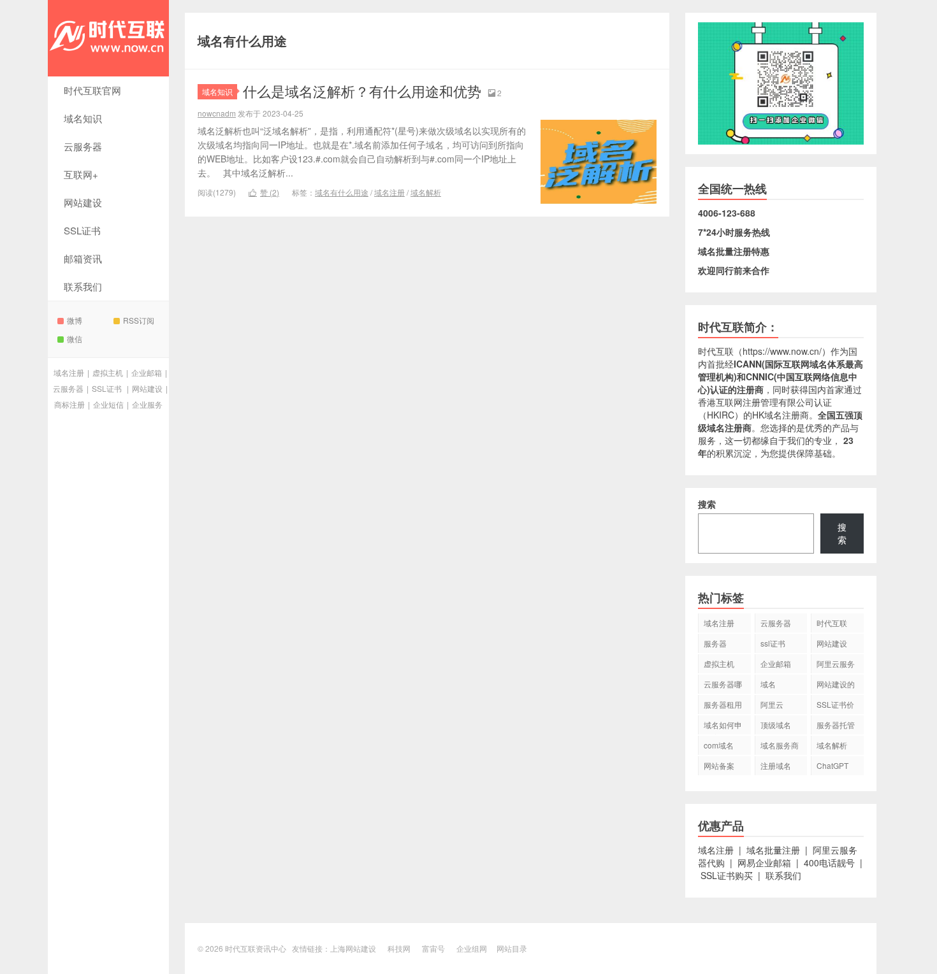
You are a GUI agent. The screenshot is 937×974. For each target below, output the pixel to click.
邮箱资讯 (83, 258)
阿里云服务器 (836, 665)
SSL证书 (82, 230)
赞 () (264, 192)
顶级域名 (775, 724)
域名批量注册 (773, 849)
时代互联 (716, 351)
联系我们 (83, 286)
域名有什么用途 (341, 192)
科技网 (399, 948)
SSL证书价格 (835, 706)
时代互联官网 (92, 90)
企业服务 (147, 404)
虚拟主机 (107, 372)
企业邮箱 (146, 372)
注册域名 (775, 765)
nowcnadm (217, 113)
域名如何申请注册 (723, 726)
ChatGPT (832, 765)
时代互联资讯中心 (108, 38)
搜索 (707, 504)
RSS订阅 (138, 320)
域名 (768, 683)
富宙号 (433, 948)
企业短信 (108, 404)
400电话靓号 (829, 862)
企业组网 (471, 948)
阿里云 (771, 704)
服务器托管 (836, 724)
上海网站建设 (353, 948)
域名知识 (83, 118)
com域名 (719, 745)
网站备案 (719, 765)
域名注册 (69, 372)
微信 (74, 338)
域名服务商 (779, 745)
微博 (74, 320)
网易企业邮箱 (764, 862)
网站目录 (512, 948)
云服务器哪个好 (723, 686)
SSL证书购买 (727, 875)
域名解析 (425, 192)
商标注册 (69, 404)
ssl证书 (772, 643)
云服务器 (83, 146)
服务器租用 (723, 704)
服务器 (715, 643)
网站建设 (83, 202)
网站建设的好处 (836, 686)
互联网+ (81, 174)
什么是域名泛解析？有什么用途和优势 (362, 91)
